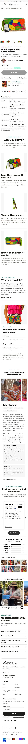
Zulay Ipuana (19, 60)
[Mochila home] (10, 662)
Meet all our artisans (9, 479)
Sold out (14, 72)
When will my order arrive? (9, 651)
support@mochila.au (9, 675)
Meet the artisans (6, 297)
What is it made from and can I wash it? (10, 641)
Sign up (14, 714)
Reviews (17, 688)
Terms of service (6, 735)
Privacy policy (14, 735)
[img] (9, 504)
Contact (17, 691)
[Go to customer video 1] (8, 608)
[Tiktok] (11, 720)
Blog (4, 694)
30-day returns (23, 78)
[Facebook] (4, 720)
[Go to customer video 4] (19, 608)
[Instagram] (8, 720)
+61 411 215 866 (8, 677)
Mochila (8, 732)
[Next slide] (25, 517)
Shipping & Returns (8, 691)
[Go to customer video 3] (16, 608)
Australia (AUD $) (10, 728)
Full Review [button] (8, 527)
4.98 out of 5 (18, 539)
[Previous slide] (2, 517)
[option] (14, 24)
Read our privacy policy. (18, 717)
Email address (6, 706)
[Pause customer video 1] (3, 603)
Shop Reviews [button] (14, 533)
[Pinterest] (15, 720)
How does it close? (7, 636)
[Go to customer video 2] (12, 608)
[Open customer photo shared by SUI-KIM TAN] (4, 84)
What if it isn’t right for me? (10, 647)
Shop (16, 684)
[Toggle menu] (2, 4)
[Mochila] (14, 4)
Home (2, 8)
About (4, 688)
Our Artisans (18, 694)
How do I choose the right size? (11, 631)
